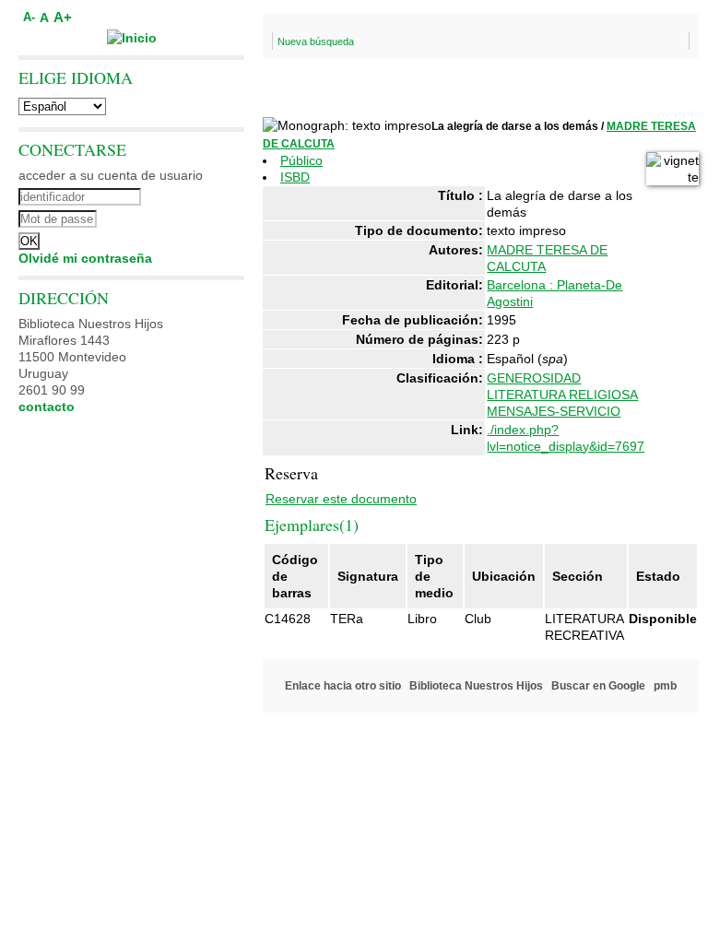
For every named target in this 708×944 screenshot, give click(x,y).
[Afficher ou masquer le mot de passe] (182, 216)
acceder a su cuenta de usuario (110, 175)
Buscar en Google (598, 685)
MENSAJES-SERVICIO (553, 411)
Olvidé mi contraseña (85, 258)
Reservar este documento (341, 498)
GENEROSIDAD (534, 378)
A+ (62, 17)
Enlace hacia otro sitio (343, 685)
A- (29, 17)
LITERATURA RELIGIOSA (562, 394)
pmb (665, 685)
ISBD (295, 177)
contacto (46, 406)
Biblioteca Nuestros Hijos (476, 685)
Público (301, 160)
